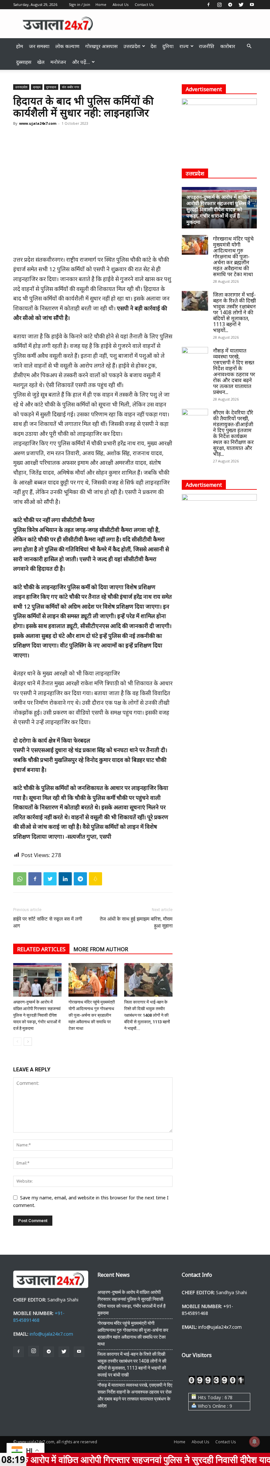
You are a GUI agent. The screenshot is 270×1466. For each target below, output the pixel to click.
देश (153, 46)
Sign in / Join (79, 4)
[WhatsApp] (19, 878)
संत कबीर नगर (70, 87)
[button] (249, 46)
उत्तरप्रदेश (131, 46)
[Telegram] (230, 4)
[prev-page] (17, 1041)
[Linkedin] (65, 878)
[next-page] (28, 1041)
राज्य (184, 46)
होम (19, 46)
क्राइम (36, 87)
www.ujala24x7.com (37, 123)
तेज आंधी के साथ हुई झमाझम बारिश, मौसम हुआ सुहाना (136, 922)
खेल (40, 62)
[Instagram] (219, 4)
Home (100, 4)
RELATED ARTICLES (41, 949)
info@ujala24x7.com (51, 1334)
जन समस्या (39, 46)
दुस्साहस (23, 62)
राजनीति (206, 46)
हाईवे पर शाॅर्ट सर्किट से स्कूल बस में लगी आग (47, 922)
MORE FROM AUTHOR (100, 949)
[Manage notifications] (254, 1441)
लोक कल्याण (67, 46)
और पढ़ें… (81, 62)
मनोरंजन (58, 62)
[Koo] (95, 878)
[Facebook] (208, 4)
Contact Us (144, 4)
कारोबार (227, 46)
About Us (120, 4)
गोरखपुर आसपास (101, 46)
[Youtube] (252, 4)
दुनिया (168, 46)
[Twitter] (241, 4)
